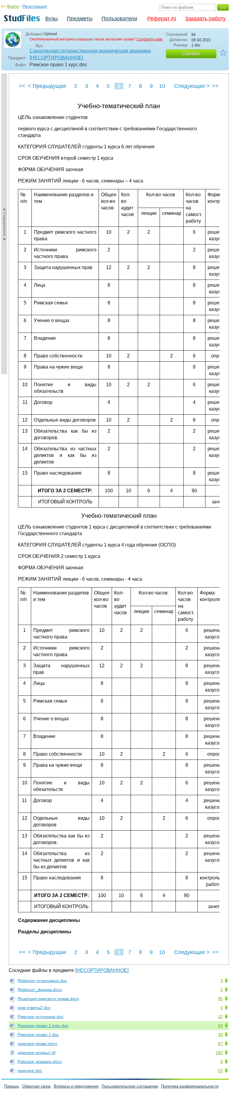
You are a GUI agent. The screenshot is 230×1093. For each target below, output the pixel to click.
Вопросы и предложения (76, 1086)
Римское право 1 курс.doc (43, 1025)
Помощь (11, 1086)
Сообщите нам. (150, 39)
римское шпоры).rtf (36, 1052)
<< (22, 86)
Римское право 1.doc (38, 1034)
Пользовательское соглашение (130, 1086)
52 (220, 1070)
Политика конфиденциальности (189, 1086)
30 (220, 1034)
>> (215, 86)
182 (219, 1052)
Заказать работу (205, 19)
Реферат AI (161, 19)
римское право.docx (37, 1043)
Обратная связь (36, 1086)
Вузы (51, 19)
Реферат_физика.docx (40, 989)
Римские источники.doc (40, 1016)
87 (220, 1043)
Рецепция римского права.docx (48, 998)
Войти (13, 6)
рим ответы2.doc (34, 1007)
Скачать (191, 53)
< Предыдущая (47, 86)
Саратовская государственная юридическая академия (90, 50)
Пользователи (119, 19)
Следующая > (192, 86)
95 (220, 998)
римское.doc (30, 1070)
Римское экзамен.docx (40, 1061)
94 (220, 1025)
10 (162, 86)
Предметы (80, 19)
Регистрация (34, 6)
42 (220, 1016)
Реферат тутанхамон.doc (42, 980)
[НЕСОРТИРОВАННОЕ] (56, 57)
